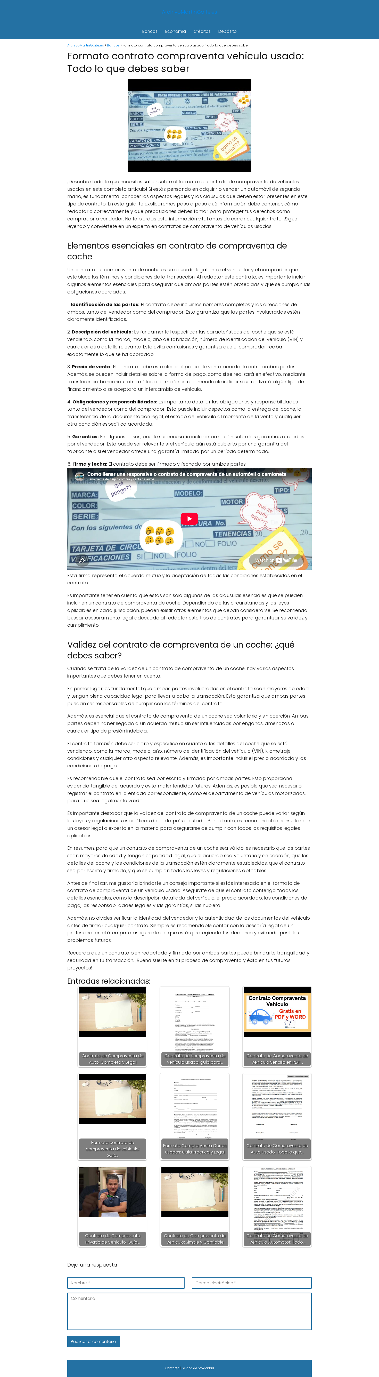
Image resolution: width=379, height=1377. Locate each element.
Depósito (227, 31)
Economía (175, 31)
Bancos (150, 31)
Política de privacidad (198, 1368)
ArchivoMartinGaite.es (189, 11)
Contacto (172, 1368)
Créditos (202, 31)
